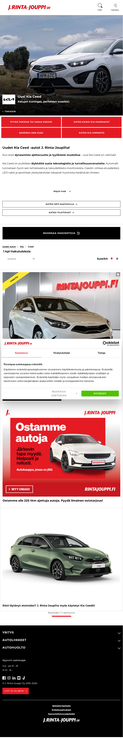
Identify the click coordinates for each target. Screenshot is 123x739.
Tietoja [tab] (101, 353)
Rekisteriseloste (61, 705)
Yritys (8, 632)
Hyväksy (100, 393)
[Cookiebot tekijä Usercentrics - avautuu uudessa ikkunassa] (105, 343)
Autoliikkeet (14, 640)
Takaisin (10, 111)
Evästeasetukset (61, 709)
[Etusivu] (27, 7)
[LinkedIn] (14, 677)
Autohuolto (13, 647)
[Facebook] (4, 677)
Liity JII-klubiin (14, 691)
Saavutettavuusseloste (61, 713)
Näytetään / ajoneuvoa (61, 612)
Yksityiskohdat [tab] (61, 353)
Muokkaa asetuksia (59, 393)
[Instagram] (9, 677)
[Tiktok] (23, 677)
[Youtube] (18, 677)
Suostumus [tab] (21, 353)
